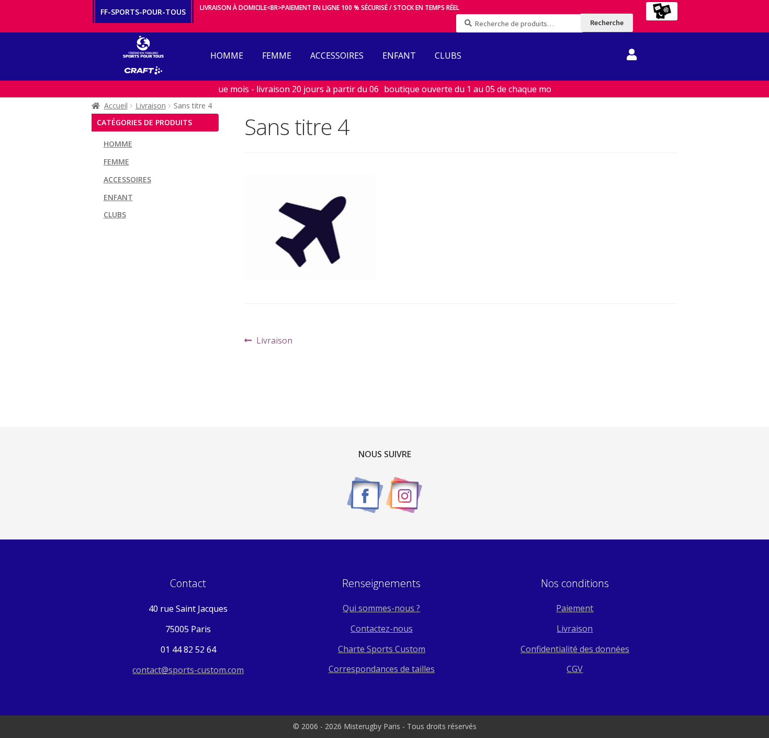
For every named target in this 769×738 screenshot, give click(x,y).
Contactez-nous (381, 628)
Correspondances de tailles (382, 669)
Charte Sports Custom (381, 649)
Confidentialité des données (575, 649)
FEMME (276, 55)
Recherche (607, 22)
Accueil (116, 106)
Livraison (150, 106)
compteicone (632, 56)
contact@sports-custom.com (188, 670)
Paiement (574, 608)
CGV (575, 669)
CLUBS (448, 55)
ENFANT (399, 55)
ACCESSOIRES (337, 55)
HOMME (226, 55)
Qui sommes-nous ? (381, 608)
